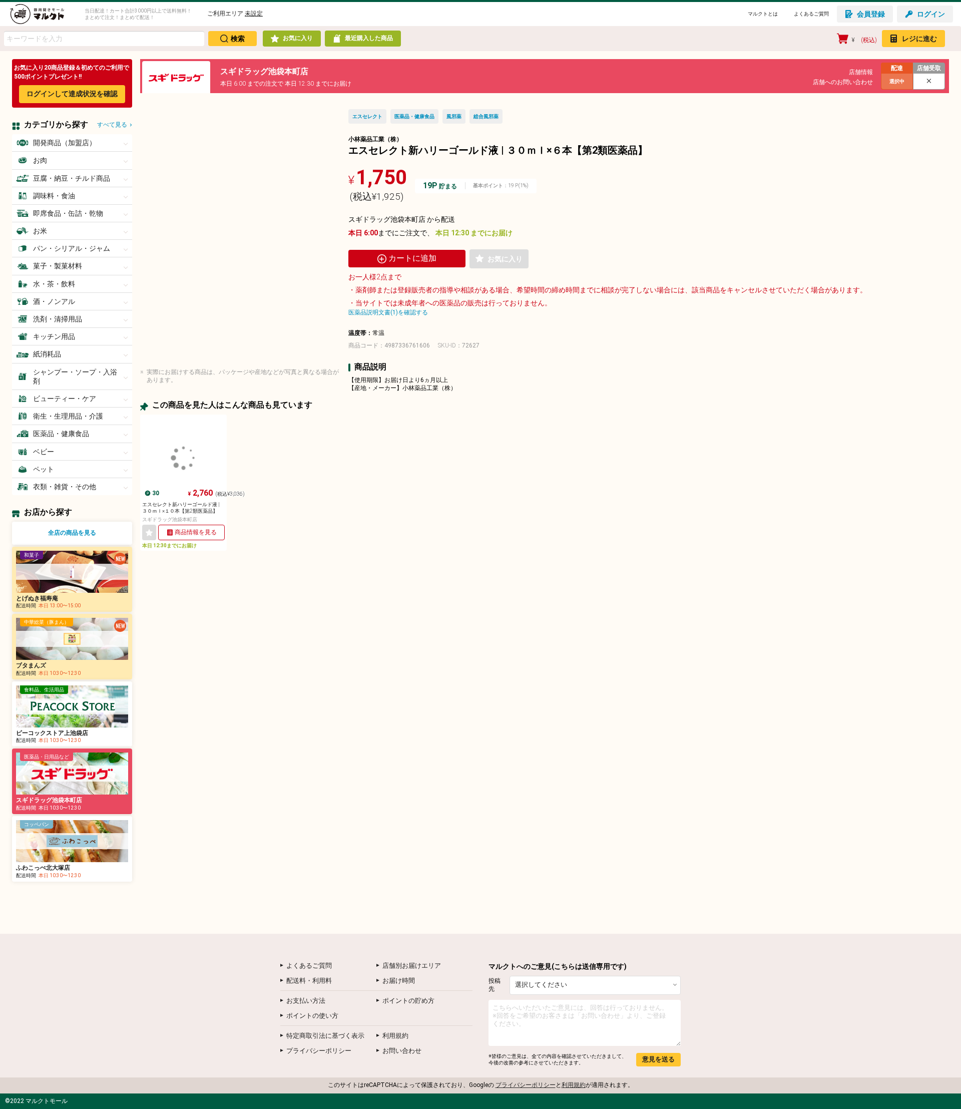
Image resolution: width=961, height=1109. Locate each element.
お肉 (40, 160)
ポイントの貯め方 (408, 1000)
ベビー (43, 452)
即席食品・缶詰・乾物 (68, 213)
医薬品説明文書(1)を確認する (388, 312)
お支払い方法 (305, 1000)
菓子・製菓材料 (57, 266)
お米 (40, 231)
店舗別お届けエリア (411, 965)
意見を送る (658, 1059)
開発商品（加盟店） (64, 143)
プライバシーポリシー (318, 1050)
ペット (43, 469)
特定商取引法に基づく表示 (325, 1035)
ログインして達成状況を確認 (72, 94)
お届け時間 (398, 980)
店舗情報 (861, 72)
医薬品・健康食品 (61, 434)
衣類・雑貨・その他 (64, 487)
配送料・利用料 (309, 980)
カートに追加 (412, 258)
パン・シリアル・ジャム (71, 248)
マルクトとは (763, 14)
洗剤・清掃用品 (57, 319)
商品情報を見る (196, 532)
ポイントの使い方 (312, 1015)
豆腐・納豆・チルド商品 (71, 178)
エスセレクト (367, 116)
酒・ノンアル (54, 301)
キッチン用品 (54, 336)
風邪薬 (453, 116)
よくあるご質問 (811, 14)
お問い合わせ (401, 1050)
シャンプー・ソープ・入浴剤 (75, 376)
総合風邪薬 (486, 116)
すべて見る (112, 124)
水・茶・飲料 (54, 284)
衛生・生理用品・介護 (68, 416)
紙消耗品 (47, 354)
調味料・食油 (54, 196)
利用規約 (395, 1035)
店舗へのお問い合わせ (843, 82)
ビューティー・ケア (64, 399)
